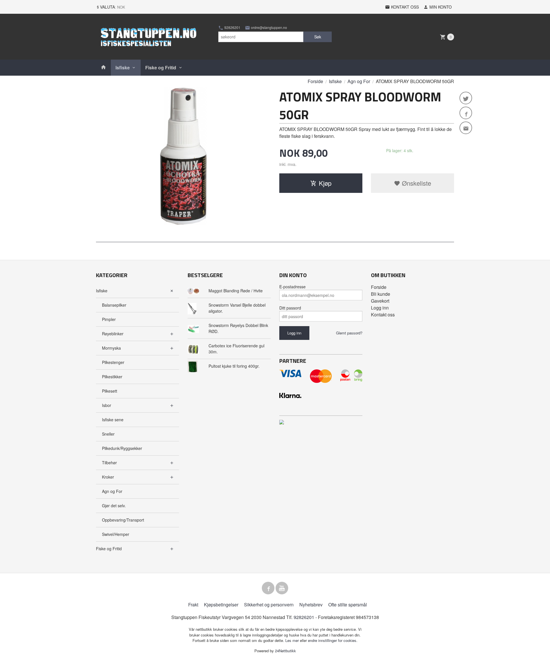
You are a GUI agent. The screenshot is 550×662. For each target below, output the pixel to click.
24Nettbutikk (285, 650)
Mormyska (111, 348)
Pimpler (109, 319)
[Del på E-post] (465, 128)
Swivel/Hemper (115, 534)
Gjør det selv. (114, 505)
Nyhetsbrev (311, 604)
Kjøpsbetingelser (221, 604)
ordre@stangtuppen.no (268, 27)
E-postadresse (292, 286)
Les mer (292, 640)
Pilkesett (109, 391)
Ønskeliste (415, 183)
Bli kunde (380, 294)
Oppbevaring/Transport (123, 520)
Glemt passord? (349, 333)
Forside (315, 81)
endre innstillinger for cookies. (333, 640)
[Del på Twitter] (465, 98)
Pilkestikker (112, 376)
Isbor (106, 405)
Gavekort (380, 300)
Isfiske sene (112, 419)
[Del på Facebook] (465, 113)
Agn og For (112, 491)
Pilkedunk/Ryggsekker (122, 448)
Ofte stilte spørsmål (347, 604)
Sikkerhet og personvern (269, 604)
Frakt (193, 604)
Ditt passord (290, 308)
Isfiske (122, 67)
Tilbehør (109, 462)
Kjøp (325, 183)
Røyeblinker (112, 333)
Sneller (108, 434)
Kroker (108, 477)
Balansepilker (114, 305)
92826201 (231, 27)
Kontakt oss (383, 314)
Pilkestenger (113, 362)
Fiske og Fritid (160, 67)
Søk (317, 37)
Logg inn (380, 307)
